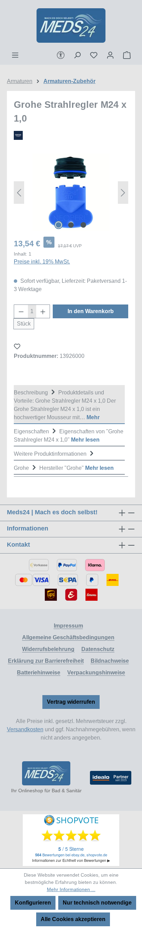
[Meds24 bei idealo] (110, 778)
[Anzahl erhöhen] (43, 311)
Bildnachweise (110, 661)
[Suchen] (77, 55)
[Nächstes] (123, 192)
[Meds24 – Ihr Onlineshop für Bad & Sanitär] (46, 773)
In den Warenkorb (91, 311)
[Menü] (15, 55)
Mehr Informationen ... (71, 889)
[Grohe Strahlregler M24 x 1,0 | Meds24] (71, 192)
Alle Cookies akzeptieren (73, 919)
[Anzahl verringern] (21, 311)
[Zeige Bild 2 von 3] (71, 225)
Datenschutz (97, 649)
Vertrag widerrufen (71, 702)
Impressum (68, 626)
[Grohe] (71, 135)
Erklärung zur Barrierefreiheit (46, 661)
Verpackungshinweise (96, 672)
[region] (71, 192)
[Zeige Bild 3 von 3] (83, 225)
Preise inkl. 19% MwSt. (42, 262)
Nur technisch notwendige (97, 903)
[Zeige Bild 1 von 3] (58, 225)
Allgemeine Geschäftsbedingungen (68, 637)
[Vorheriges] (19, 192)
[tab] (69, 404)
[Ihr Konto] (110, 55)
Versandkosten (25, 729)
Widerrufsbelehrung (48, 649)
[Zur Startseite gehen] (71, 25)
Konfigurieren (33, 903)
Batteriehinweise (38, 672)
